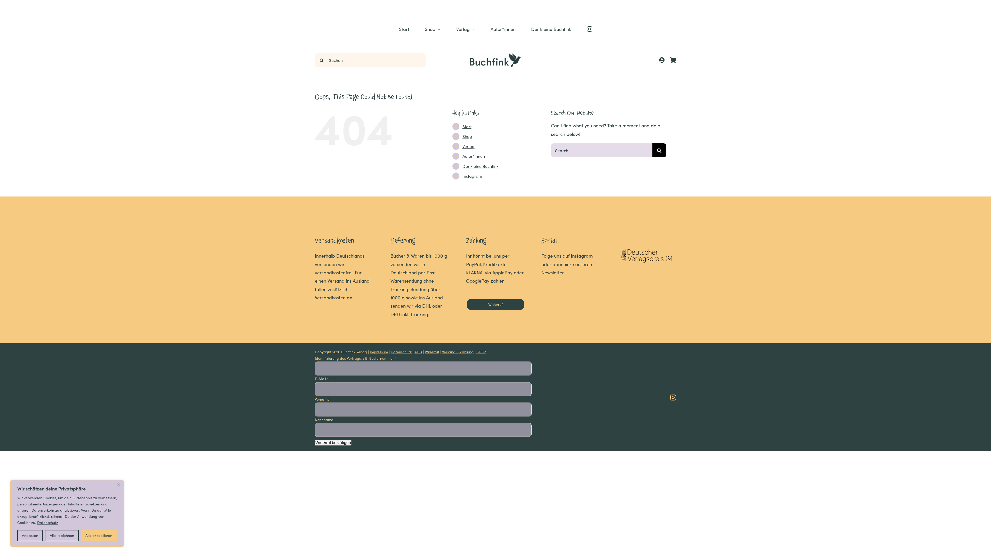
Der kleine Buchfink (480, 166)
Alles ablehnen (62, 535)
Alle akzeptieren (98, 535)
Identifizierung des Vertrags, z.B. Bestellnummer (356, 358)
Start (466, 126)
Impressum (379, 351)
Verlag (468, 146)
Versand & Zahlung (458, 351)
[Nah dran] (118, 484)
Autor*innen (473, 156)
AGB (418, 351)
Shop (467, 136)
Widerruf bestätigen (333, 442)
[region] (67, 513)
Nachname (324, 419)
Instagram (472, 176)
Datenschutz (47, 522)
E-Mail (322, 378)
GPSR (481, 351)
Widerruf (432, 351)
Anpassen (30, 535)
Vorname (323, 399)
